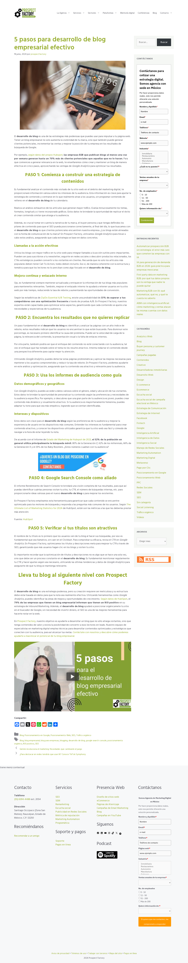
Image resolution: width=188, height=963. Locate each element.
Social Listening (145, 507)
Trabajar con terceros (97, 953)
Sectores (92, 13)
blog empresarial (32, 740)
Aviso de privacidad (60, 953)
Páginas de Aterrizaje (108, 804)
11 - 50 (145, 198)
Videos (140, 517)
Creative (141, 365)
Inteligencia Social (146, 443)
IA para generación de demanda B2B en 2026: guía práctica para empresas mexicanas (153, 266)
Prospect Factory (26, 621)
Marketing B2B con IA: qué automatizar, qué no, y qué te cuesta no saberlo (152, 294)
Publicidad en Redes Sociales (71, 812)
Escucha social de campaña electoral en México (151, 401)
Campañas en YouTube (109, 816)
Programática (62, 823)
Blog (155, 13)
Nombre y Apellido (148, 107)
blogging (64, 740)
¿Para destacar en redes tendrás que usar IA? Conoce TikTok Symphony (53, 754)
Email (142, 117)
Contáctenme (147, 220)
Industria (144, 148)
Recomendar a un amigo (26, 836)
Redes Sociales (144, 488)
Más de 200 (147, 204)
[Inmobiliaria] (154, 153)
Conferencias (143, 13)
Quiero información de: (151, 208)
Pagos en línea (63, 845)
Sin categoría (144, 503)
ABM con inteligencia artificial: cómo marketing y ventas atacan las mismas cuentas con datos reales (154, 308)
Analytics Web (144, 337)
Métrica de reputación (67, 816)
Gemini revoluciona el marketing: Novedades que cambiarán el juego (51, 749)
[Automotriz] (154, 158)
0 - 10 (144, 195)
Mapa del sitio (115, 953)
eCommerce (103, 801)
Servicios (77, 13)
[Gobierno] (154, 163)
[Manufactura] (154, 161)
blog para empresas (50, 740)
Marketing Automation (149, 453)
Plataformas (108, 13)
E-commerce (143, 385)
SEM (139, 493)
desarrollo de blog (77, 740)
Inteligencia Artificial (148, 433)
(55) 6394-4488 (22, 799)
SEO (73, 735)
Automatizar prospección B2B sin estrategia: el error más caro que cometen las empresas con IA (153, 251)
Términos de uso (78, 953)
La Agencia (61, 13)
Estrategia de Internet (148, 413)
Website (144, 138)
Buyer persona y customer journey (150, 348)
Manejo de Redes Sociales (150, 448)
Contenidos (143, 360)
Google (140, 428)
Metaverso (142, 463)
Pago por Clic (144, 468)
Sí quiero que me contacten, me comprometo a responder (154, 921)
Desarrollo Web (145, 375)
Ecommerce (143, 390)
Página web (144, 848)
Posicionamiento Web (61, 735)
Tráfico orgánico (83, 735)
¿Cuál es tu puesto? (149, 167)
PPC (139, 483)
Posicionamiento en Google (37, 735)
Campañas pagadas (146, 355)
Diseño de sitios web (108, 797)
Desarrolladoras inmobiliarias (152, 370)
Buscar (163, 42)
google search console (96, 740)
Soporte (59, 841)
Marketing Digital (146, 458)
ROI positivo (28, 743)
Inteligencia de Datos (148, 438)
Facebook (142, 418)
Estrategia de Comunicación (151, 408)
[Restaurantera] (154, 156)
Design (140, 380)
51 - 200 (145, 201)
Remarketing (62, 804)
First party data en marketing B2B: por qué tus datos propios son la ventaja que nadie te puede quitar (153, 280)
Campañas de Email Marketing (112, 808)
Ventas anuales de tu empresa (149, 178)
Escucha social (144, 395)
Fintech (141, 423)
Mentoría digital (127, 13)
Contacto (164, 13)
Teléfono (144, 127)
